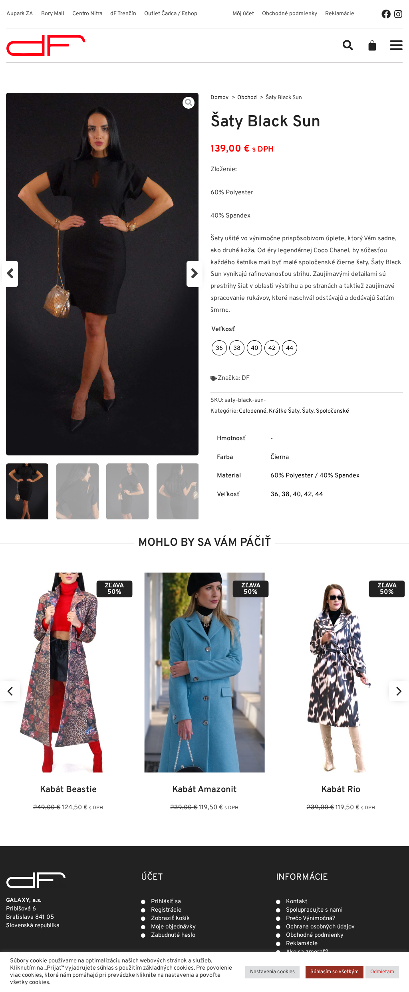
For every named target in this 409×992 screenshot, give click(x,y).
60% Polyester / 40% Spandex (314, 476)
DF (246, 378)
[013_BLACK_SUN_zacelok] (102, 274)
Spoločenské (332, 411)
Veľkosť (223, 329)
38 (286, 495)
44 (319, 495)
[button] (348, 45)
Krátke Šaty (284, 411)
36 (274, 495)
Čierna (279, 457)
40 (297, 495)
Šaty (308, 411)
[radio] (219, 348)
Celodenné (252, 411)
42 (308, 495)
